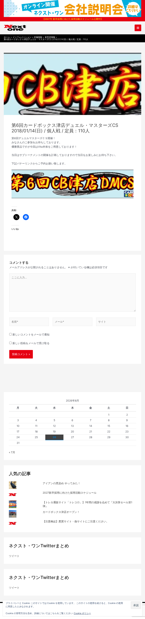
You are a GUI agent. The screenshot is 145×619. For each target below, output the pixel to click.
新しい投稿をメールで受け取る (30, 343)
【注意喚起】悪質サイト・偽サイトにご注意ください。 (76, 521)
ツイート (14, 555)
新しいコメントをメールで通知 (30, 334)
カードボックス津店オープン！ (61, 511)
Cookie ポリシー (82, 613)
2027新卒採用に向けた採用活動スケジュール (69, 492)
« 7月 (12, 452)
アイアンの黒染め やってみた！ (61, 483)
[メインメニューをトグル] (138, 28)
